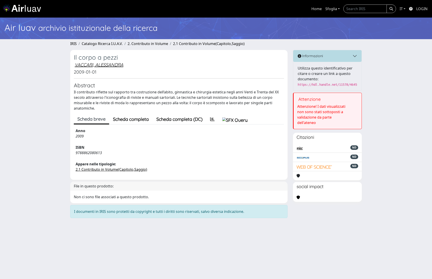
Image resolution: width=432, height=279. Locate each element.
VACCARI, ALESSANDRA (99, 65)
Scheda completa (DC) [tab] (179, 119)
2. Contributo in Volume (148, 43)
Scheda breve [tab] (91, 119)
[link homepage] (24, 9)
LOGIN (422, 8)
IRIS (73, 43)
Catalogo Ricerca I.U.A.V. (102, 43)
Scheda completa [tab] (131, 119)
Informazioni (312, 56)
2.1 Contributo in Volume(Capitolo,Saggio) (209, 43)
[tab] (212, 119)
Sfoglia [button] (331, 8)
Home (316, 8)
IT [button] (401, 8)
